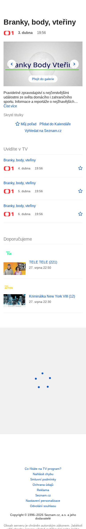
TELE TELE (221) (43, 262)
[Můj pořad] (80, 168)
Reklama (43, 490)
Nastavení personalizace (43, 500)
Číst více (10, 106)
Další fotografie (74, 64)
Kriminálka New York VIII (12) (52, 296)
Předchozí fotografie (11, 64)
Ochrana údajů (43, 484)
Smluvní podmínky (43, 479)
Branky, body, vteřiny (20, 160)
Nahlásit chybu (43, 474)
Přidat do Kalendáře (55, 124)
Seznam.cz (43, 495)
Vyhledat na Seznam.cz (43, 131)
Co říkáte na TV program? (43, 468)
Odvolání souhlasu (43, 506)
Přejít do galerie (43, 79)
